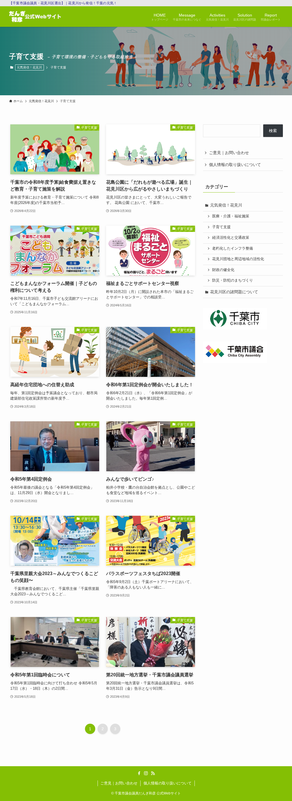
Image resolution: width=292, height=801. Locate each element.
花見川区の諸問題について (234, 292)
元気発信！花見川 (29, 67)
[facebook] (139, 773)
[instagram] (146, 773)
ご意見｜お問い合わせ (229, 152)
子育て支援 (221, 227)
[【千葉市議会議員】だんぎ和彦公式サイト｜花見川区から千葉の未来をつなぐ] (35, 16)
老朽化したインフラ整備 (232, 248)
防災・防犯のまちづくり (232, 280)
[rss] (152, 773)
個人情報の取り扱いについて (235, 164)
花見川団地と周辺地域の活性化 (238, 259)
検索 (273, 130)
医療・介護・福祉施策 (230, 216)
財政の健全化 (223, 270)
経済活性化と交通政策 (230, 238)
